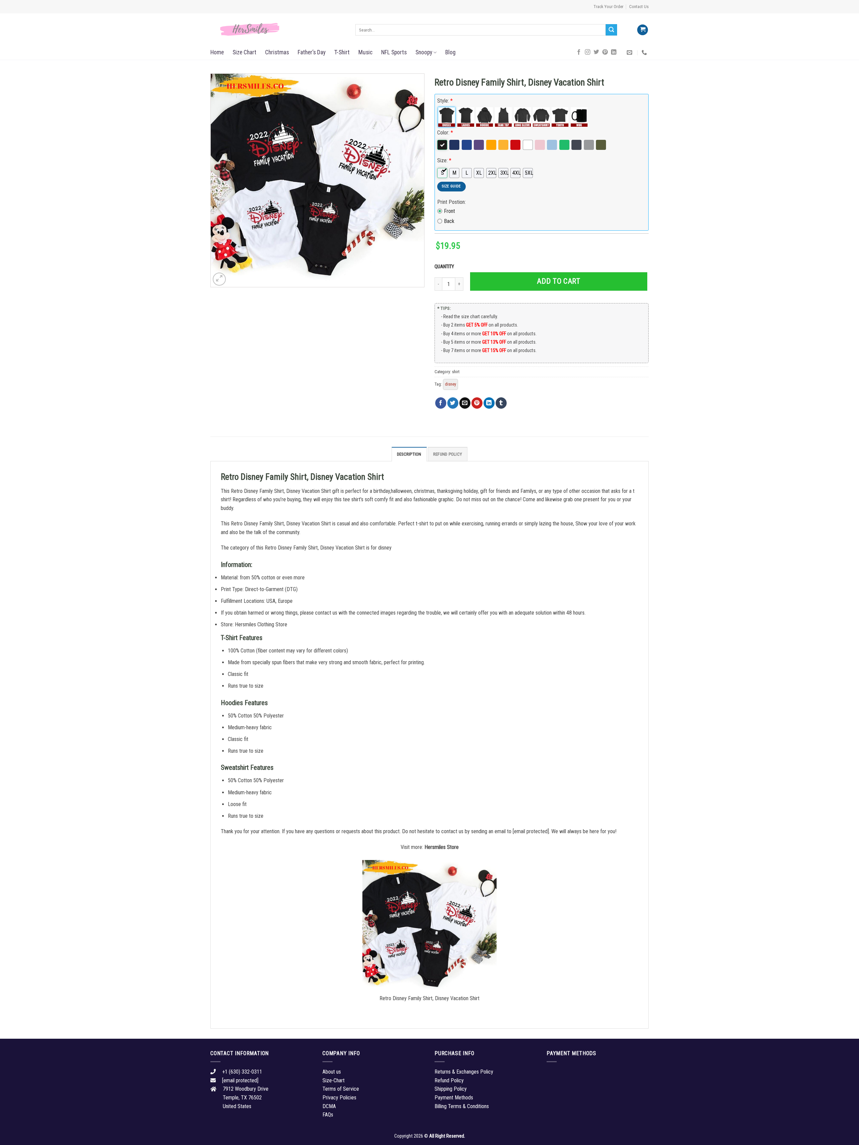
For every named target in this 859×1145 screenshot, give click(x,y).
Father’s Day (311, 52)
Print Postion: (451, 202)
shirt (455, 371)
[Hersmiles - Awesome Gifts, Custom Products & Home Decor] (277, 29)
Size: (444, 160)
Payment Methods (454, 1097)
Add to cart (558, 281)
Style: (445, 101)
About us (331, 1072)
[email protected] (531, 831)
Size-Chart (333, 1080)
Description (409, 454)
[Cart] (642, 30)
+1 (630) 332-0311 (242, 1072)
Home (217, 52)
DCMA (329, 1106)
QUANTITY (445, 267)
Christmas (277, 52)
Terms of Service (340, 1089)
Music (365, 52)
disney (450, 384)
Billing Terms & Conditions (462, 1106)
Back (449, 221)
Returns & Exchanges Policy (464, 1072)
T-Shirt (342, 52)
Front (449, 211)
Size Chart (244, 52)
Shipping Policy (451, 1089)
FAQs (327, 1114)
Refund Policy (447, 454)
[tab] (409, 454)
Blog (450, 52)
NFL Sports (394, 52)
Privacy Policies (339, 1097)
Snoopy (423, 52)
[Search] (611, 30)
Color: (445, 132)
